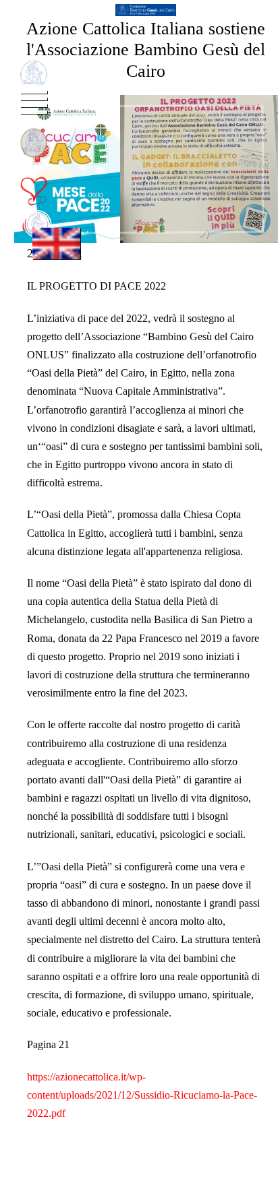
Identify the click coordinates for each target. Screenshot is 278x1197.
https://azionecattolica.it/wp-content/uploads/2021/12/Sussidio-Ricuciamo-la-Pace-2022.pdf (142, 1095)
